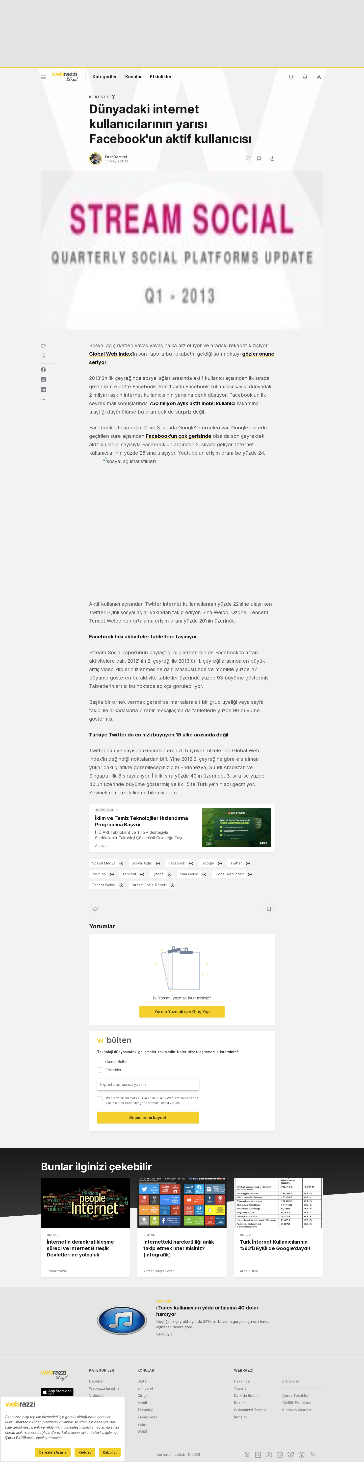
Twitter (236, 863)
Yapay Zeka (147, 1417)
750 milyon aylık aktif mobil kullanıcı (192, 403)
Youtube (99, 874)
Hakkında (242, 1381)
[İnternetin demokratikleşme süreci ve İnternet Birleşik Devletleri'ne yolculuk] (85, 1203)
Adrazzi (101, 845)
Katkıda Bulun (246, 1395)
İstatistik (99, 97)
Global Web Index (110, 354)
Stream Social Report (149, 885)
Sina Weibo (189, 874)
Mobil (142, 1403)
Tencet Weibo (103, 885)
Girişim (143, 1395)
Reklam (240, 1403)
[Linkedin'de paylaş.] (43, 389)
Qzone (158, 874)
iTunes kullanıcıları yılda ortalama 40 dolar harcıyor (207, 1311)
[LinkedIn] (257, 1454)
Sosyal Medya (103, 863)
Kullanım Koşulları (297, 1410)
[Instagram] (279, 1454)
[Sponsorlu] (236, 827)
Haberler (96, 1381)
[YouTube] (268, 1454)
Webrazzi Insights (104, 1388)
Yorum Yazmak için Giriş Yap (182, 1011)
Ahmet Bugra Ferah (159, 1271)
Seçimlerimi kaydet (148, 1117)
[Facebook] (301, 1454)
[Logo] (65, 76)
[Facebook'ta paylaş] (43, 369)
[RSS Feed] (312, 1454)
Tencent (129, 874)
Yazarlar (241, 1388)
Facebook (176, 863)
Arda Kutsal (249, 1271)
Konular (133, 76)
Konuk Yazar (57, 1271)
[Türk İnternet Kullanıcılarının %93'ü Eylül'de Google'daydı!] (278, 1203)
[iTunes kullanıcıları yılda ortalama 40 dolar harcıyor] (122, 1320)
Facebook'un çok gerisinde (178, 436)
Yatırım (143, 1424)
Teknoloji (145, 1410)
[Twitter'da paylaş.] (43, 379)
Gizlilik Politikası (296, 1403)
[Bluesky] (290, 1454)
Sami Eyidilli (166, 1334)
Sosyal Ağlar (142, 863)
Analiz (245, 1235)
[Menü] (43, 78)
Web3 (142, 1431)
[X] (247, 1454)
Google (208, 863)
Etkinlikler (161, 76)
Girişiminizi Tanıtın (250, 1410)
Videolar (96, 1395)
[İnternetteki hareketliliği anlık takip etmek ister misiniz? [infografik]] (182, 1203)
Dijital (52, 1235)
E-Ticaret (145, 1388)
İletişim (240, 1417)
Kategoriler (105, 76)
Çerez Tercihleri (296, 1395)
